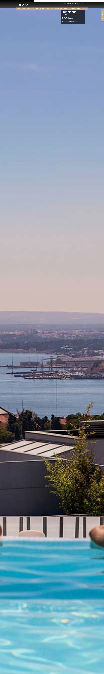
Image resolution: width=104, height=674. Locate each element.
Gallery (84, 8)
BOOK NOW (102, 15)
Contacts (74, 3)
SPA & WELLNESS (50, 8)
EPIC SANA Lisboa (21, 8)
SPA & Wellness (69, 5)
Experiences (72, 8)
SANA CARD (69, 3)
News (59, 3)
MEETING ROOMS (58, 8)
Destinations (51, 5)
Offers (83, 5)
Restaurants (62, 5)
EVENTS (65, 8)
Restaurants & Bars (40, 8)
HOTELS (56, 5)
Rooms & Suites (30, 8)
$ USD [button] (78, 3)
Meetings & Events (77, 5)
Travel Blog (63, 3)
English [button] (83, 3)
